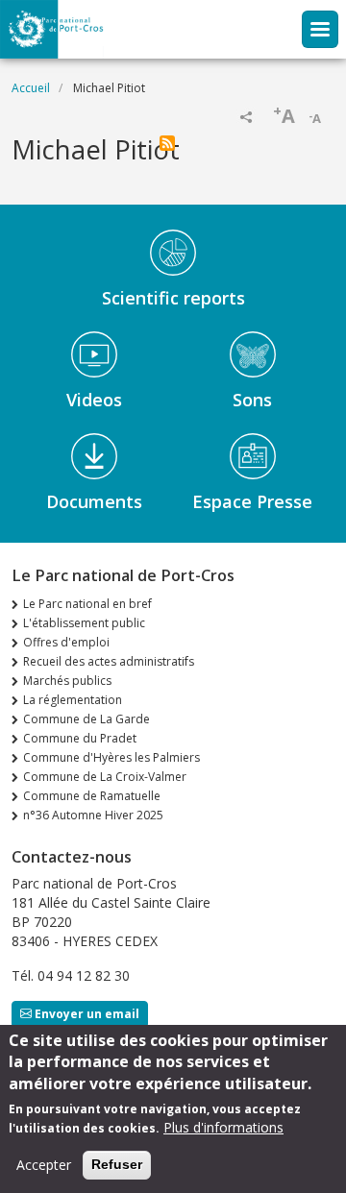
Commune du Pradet (79, 738)
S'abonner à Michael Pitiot (167, 143)
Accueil (31, 88)
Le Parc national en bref (87, 604)
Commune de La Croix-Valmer (104, 776)
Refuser (116, 1164)
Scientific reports (173, 297)
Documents (94, 501)
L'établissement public (84, 623)
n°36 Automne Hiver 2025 (93, 815)
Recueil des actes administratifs (108, 661)
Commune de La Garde (86, 719)
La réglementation (72, 700)
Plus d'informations (223, 1127)
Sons (252, 399)
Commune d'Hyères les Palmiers (111, 757)
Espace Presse (252, 501)
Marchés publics (67, 680)
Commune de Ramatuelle (92, 796)
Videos (94, 399)
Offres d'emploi (66, 642)
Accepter (43, 1165)
